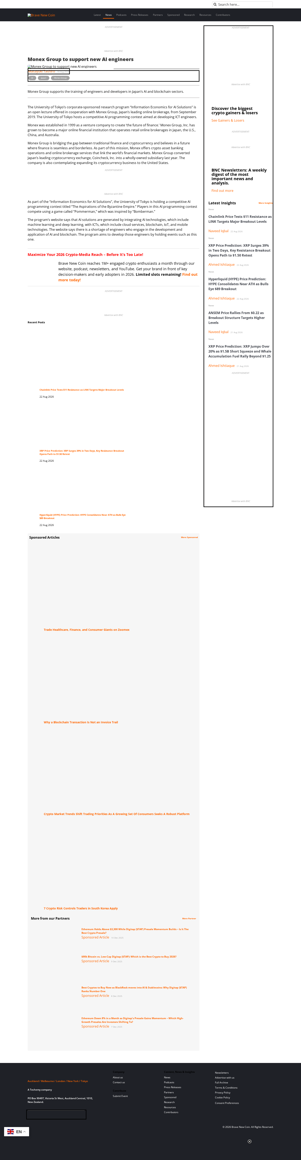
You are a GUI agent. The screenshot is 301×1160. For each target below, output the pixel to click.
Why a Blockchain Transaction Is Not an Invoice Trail (81, 722)
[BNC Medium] (63, 1115)
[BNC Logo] (65, 1073)
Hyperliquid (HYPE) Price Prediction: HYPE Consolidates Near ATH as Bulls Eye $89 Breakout (238, 284)
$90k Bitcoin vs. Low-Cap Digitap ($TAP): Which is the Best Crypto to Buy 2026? (129, 956)
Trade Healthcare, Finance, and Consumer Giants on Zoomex (86, 630)
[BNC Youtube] (57, 1115)
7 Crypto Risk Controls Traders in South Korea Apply (81, 908)
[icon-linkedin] (43, 1115)
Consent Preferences (227, 1103)
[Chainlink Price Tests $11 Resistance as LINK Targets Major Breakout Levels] (83, 332)
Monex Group (60, 77)
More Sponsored (189, 537)
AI (32, 77)
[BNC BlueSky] (70, 1115)
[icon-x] (50, 1115)
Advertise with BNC (113, 50)
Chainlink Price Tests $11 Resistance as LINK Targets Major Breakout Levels (82, 389)
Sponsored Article (95, 937)
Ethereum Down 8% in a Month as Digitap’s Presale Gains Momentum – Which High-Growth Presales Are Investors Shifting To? (132, 1020)
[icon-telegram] (37, 1115)
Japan (43, 77)
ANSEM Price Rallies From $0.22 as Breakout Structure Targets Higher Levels (236, 318)
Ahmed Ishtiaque (221, 264)
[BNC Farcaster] (77, 1115)
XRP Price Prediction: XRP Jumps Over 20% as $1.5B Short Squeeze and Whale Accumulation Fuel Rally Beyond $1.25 (239, 351)
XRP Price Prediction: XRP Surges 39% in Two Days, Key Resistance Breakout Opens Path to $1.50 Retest (239, 250)
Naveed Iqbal (218, 231)
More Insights (266, 202)
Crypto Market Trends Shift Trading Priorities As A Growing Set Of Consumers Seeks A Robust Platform (117, 814)
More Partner (189, 918)
